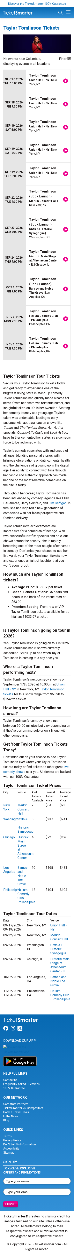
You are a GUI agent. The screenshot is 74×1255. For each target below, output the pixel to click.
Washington (11, 819)
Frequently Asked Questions (21, 1084)
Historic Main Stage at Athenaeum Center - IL (59, 965)
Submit (10, 1204)
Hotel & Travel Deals (16, 1112)
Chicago (9, 837)
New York (6, 807)
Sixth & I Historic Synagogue (25, 825)
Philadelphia (12, 890)
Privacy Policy (12, 1140)
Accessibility (11, 1148)
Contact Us (10, 1080)
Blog (6, 1120)
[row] (37, 81)
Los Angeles (9, 870)
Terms (7, 1136)
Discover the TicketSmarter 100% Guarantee (37, 3)
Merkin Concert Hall (23, 809)
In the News (10, 1116)
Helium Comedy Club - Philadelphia (60, 995)
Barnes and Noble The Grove (22, 876)
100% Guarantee (14, 1088)
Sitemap (8, 1152)
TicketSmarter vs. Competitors (23, 1108)
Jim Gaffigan (57, 503)
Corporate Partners (15, 1104)
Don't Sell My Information (19, 1144)
